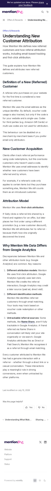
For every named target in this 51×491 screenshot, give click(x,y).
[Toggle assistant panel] (47, 12)
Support (8, 459)
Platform (8, 454)
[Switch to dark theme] (45, 480)
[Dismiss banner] (47, 4)
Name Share (28, 321)
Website (8, 449)
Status (7, 464)
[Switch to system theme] (35, 480)
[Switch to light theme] (40, 480)
